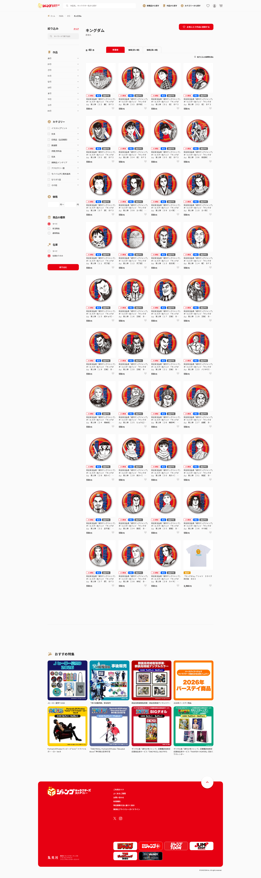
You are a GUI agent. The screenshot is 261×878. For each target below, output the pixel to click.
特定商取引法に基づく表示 (124, 805)
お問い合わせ (118, 797)
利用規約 (116, 801)
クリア (76, 29)
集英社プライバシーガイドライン (126, 809)
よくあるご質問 (119, 793)
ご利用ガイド (118, 789)
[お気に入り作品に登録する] (113, 108)
